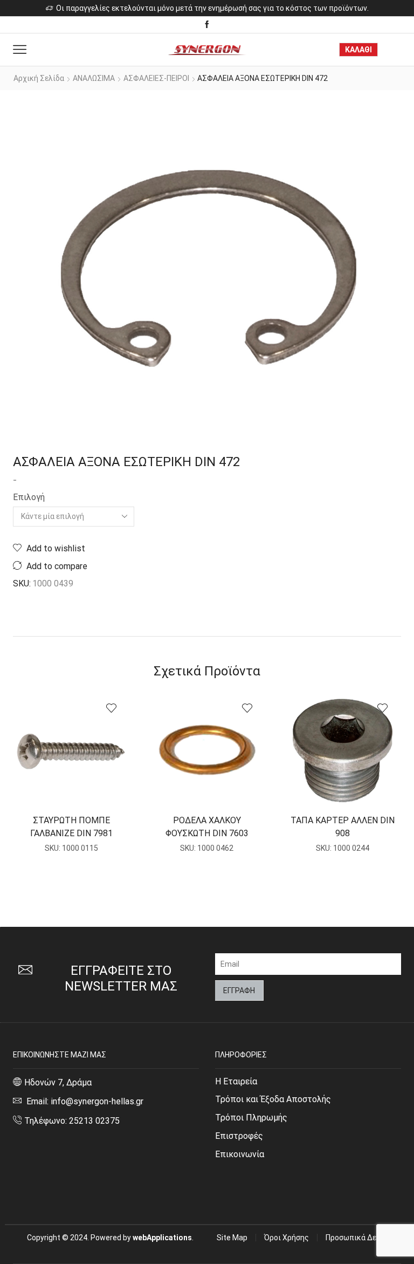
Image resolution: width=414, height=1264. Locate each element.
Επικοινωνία (239, 1154)
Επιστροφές (239, 1136)
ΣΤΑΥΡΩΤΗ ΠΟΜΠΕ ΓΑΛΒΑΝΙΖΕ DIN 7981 (71, 826)
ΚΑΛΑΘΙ (358, 49)
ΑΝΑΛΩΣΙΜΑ (94, 78)
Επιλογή (29, 497)
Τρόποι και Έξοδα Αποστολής (273, 1099)
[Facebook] (207, 25)
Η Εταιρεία (236, 1081)
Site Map (232, 1237)
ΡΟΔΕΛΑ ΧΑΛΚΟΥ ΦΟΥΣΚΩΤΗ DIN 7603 (207, 826)
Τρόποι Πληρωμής (251, 1117)
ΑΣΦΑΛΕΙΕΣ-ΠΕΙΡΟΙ (156, 78)
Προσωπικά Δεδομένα (363, 1237)
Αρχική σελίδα (38, 78)
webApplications (162, 1237)
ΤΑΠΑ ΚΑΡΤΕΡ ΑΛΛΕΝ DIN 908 (343, 826)
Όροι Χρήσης (286, 1237)
